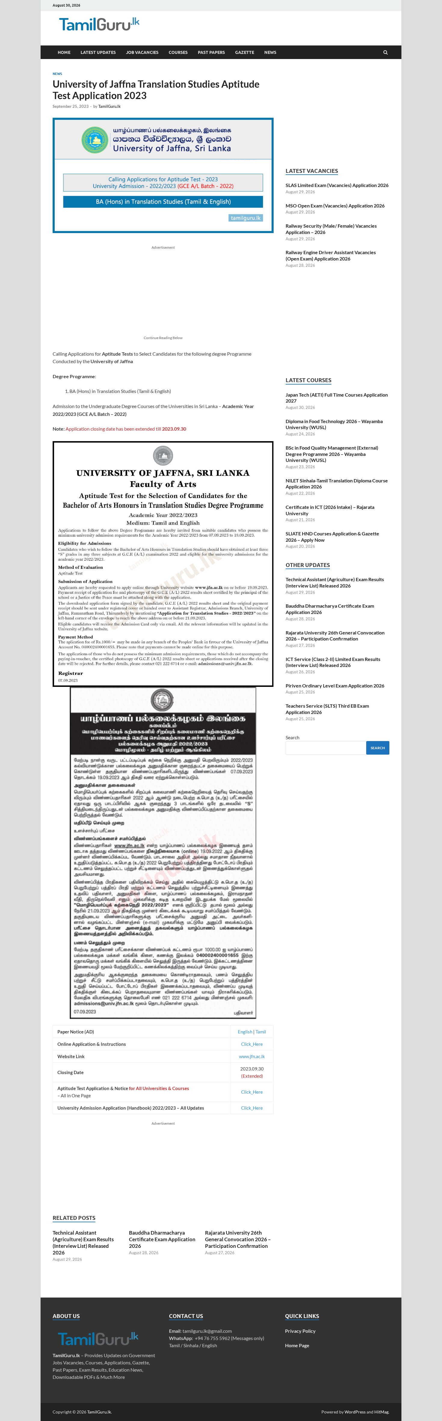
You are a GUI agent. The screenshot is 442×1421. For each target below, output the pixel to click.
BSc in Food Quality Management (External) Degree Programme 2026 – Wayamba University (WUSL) (332, 454)
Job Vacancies (142, 52)
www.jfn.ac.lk (252, 1056)
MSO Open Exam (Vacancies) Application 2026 (335, 205)
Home (64, 52)
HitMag (381, 1411)
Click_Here (252, 1044)
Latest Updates (98, 52)
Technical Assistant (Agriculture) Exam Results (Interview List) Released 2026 (83, 1242)
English (245, 1031)
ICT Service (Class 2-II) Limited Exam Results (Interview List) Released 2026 (333, 662)
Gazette (244, 52)
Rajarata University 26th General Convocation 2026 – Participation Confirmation (238, 1239)
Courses (178, 52)
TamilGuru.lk (109, 106)
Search (292, 737)
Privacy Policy (300, 1331)
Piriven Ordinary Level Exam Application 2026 (335, 685)
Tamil (261, 1031)
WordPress (355, 1411)
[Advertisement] (254, 25)
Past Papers (211, 52)
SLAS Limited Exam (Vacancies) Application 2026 (337, 185)
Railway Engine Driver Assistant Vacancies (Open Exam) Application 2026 (331, 255)
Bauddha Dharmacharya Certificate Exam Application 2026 (162, 1239)
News (270, 52)
